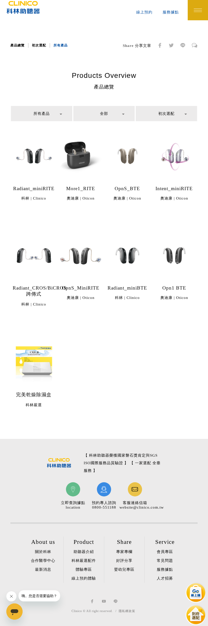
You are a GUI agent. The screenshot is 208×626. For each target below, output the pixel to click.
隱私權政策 (127, 611)
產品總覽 (17, 45)
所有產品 (61, 45)
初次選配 (39, 45)
